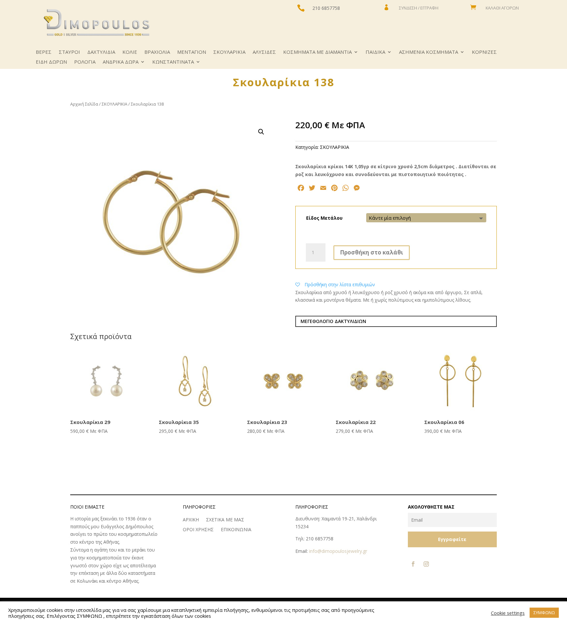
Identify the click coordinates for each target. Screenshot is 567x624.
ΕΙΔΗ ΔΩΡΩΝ (51, 62)
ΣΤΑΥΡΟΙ (69, 52)
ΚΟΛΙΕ (129, 52)
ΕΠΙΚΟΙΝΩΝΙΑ (236, 530)
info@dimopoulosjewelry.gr (338, 551)
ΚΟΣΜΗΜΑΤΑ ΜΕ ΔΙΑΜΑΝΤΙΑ (317, 52)
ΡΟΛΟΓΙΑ (84, 62)
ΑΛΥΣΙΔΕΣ (264, 52)
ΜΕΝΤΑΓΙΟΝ (191, 52)
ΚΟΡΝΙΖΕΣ (484, 52)
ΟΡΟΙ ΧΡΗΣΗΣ (198, 530)
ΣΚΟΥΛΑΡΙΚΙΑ (229, 52)
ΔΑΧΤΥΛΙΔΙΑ (101, 52)
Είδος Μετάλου (324, 218)
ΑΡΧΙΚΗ (191, 520)
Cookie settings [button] (508, 613)
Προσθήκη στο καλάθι (371, 252)
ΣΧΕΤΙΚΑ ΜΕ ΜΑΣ (225, 520)
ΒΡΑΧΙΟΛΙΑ (157, 52)
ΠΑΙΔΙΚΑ (375, 52)
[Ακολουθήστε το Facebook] (413, 564)
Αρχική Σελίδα (84, 104)
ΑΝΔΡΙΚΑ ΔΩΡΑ (120, 62)
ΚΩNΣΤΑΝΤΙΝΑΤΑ (173, 62)
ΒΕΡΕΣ (44, 52)
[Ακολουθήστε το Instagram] (426, 564)
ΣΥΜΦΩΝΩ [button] (544, 612)
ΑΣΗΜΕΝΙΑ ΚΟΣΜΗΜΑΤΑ (428, 52)
